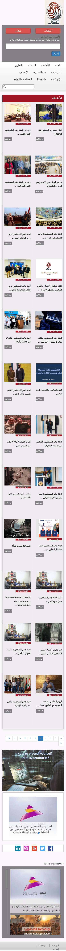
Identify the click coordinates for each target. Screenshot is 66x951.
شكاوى (18, 31)
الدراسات (56, 72)
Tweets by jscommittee (54, 864)
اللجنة (58, 65)
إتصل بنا (56, 949)
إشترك (56, 54)
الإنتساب (23, 72)
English (41, 79)
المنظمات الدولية (23, 79)
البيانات (32, 65)
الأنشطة (45, 65)
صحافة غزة (40, 72)
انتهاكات (48, 31)
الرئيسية (55, 945)
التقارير (19, 65)
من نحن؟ (42, 945)
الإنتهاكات (56, 79)
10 (9, 738)
